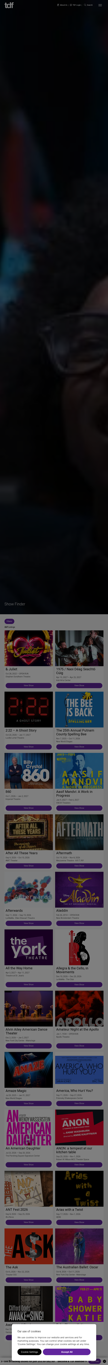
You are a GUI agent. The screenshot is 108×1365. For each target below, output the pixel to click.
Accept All (66, 1351)
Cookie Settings (29, 1351)
